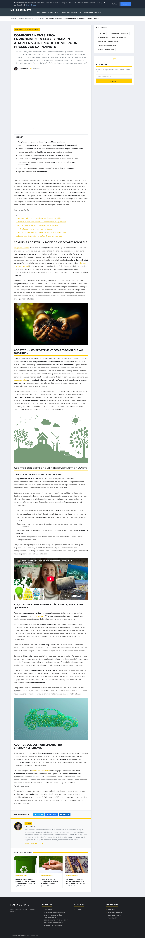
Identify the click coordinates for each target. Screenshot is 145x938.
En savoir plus (31, 5)
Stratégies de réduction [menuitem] (71, 12)
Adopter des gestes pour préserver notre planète (37, 225)
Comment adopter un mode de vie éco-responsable (38, 218)
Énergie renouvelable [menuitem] (92, 12)
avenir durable (38, 616)
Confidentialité (114, 915)
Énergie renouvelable (106, 49)
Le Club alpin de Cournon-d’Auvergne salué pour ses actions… (50, 882)
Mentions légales (115, 912)
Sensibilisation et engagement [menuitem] (47, 12)
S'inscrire (114, 81)
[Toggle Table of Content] (15, 215)
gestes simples (20, 380)
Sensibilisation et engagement (31, 19)
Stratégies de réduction (107, 45)
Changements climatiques (118, 33)
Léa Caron (30, 826)
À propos (111, 909)
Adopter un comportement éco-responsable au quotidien (41, 233)
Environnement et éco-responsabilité (112, 37)
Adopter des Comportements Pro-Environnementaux (39, 236)
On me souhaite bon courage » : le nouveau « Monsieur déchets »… (25, 881)
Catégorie (101, 33)
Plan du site (113, 918)
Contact (79, 909)
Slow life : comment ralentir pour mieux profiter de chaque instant (75, 882)
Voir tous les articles (33, 843)
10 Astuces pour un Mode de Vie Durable (36, 229)
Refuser (114, 4)
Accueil (13, 19)
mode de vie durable (41, 771)
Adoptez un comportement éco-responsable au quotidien (41, 222)
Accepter (126, 4)
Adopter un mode (21, 248)
